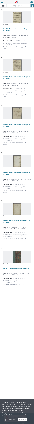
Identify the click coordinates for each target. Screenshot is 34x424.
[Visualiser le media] (17, 17)
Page (13, 5)
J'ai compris (22, 420)
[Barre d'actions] (32, 5)
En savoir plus (11, 420)
